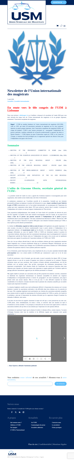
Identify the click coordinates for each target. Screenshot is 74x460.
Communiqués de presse (38, 425)
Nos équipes (13, 427)
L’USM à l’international (17, 430)
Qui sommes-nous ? (16, 422)
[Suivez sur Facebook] (11, 412)
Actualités (10, 101)
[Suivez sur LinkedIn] (19, 412)
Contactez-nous (56, 422)
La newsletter (56, 425)
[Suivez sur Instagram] (23, 412)
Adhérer (57, 2)
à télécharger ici (23, 115)
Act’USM (34, 422)
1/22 (25, 358)
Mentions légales (60, 444)
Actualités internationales (21, 101)
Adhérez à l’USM (15, 425)
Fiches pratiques (56, 427)
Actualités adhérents (37, 427)
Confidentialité (45, 444)
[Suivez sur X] (15, 412)
